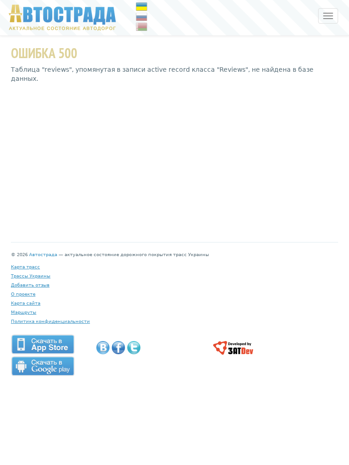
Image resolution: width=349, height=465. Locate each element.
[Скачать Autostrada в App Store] (43, 344)
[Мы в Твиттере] (133, 347)
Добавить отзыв (30, 284)
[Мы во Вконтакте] (103, 347)
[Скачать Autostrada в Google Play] (43, 366)
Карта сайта (25, 303)
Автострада (43, 254)
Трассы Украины (30, 275)
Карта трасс (25, 266)
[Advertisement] (174, 155)
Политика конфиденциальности (50, 321)
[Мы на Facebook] (118, 347)
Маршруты (23, 312)
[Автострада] (60, 17)
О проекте (23, 294)
